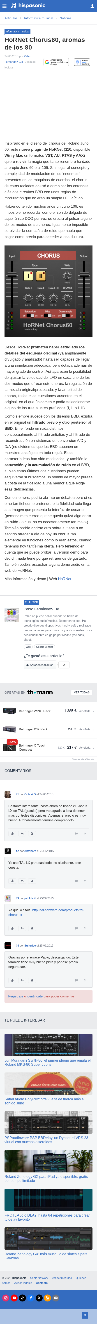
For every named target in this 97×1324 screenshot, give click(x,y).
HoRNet (64, 579)
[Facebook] (30, 1297)
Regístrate (15, 996)
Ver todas (82, 692)
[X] (39, 1297)
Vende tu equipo (62, 1278)
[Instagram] (5, 1297)
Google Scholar (44, 646)
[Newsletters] (55, 1297)
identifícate (35, 996)
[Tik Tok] (22, 1297)
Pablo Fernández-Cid (41, 609)
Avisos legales (23, 1283)
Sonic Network (39, 1278)
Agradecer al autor (41, 665)
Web (28, 646)
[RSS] (47, 1297)
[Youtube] (14, 1297)
